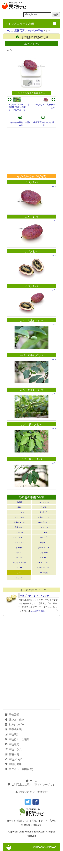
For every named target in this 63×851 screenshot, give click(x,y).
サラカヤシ (19, 517)
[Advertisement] (31, 151)
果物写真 (19, 30)
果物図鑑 (14, 714)
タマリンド (44, 527)
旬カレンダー (16, 724)
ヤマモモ (44, 572)
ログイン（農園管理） (22, 769)
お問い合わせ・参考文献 (33, 792)
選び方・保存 (16, 719)
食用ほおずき (19, 522)
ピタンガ (19, 552)
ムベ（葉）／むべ (31, 424)
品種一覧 (14, 754)
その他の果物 (35, 30)
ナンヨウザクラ (44, 537)
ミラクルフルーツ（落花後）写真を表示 (19, 105)
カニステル (44, 502)
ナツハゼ (19, 532)
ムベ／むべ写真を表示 (44, 104)
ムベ (53, 107)
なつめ (44, 532)
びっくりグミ (44, 547)
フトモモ (44, 552)
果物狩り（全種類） (20, 739)
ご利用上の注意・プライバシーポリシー (33, 786)
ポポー (19, 567)
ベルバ (19, 557)
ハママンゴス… (19, 542)
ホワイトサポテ (19, 562)
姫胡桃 (19, 547)
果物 (19, 507)
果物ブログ (15, 759)
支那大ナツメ (44, 517)
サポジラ (44, 512)
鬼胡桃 (19, 502)
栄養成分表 (15, 729)
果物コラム (15, 749)
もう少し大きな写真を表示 (31, 92)
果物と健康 (15, 764)
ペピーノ (44, 557)
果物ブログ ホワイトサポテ (34, 595)
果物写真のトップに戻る (43, 123)
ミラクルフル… (44, 567)
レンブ (19, 577)
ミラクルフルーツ (17, 109)
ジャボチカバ (44, 522)
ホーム (8, 30)
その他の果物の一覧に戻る (20, 123)
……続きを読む (38, 610)
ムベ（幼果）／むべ (31, 320)
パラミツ (44, 542)
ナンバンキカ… (19, 537)
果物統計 (14, 734)
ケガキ (44, 507)
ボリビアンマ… (44, 562)
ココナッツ (19, 512)
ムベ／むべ (31, 182)
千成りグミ (19, 527)
